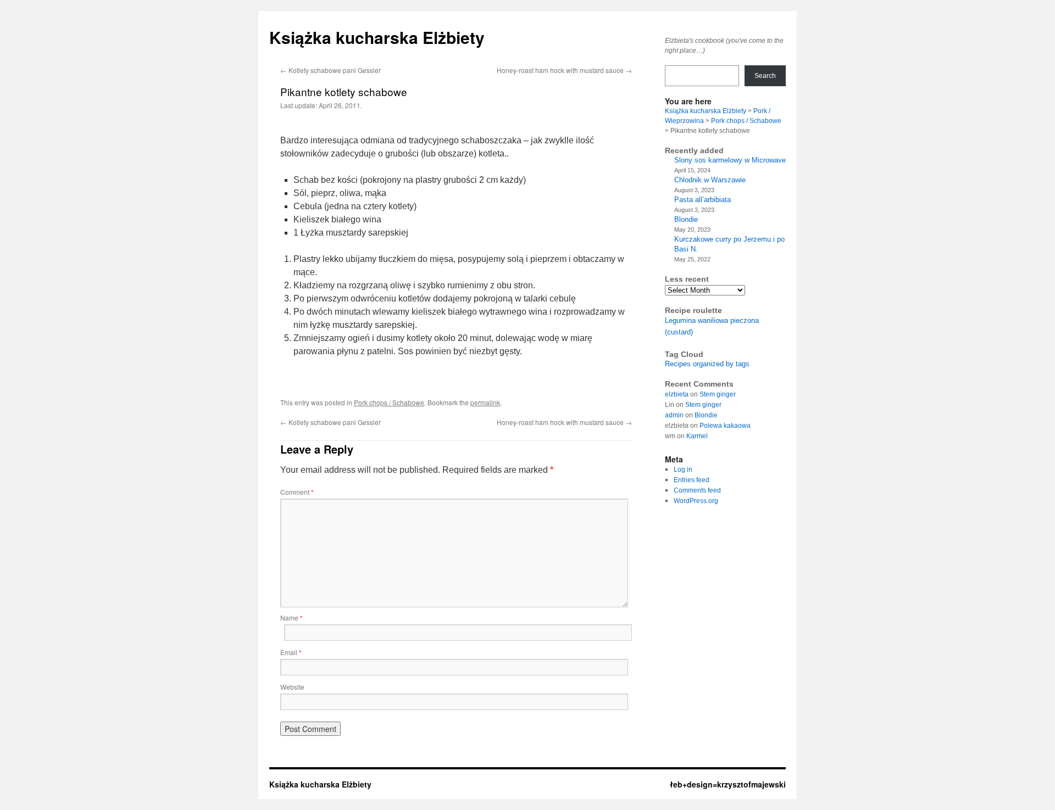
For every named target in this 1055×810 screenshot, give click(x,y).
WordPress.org (696, 501)
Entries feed (691, 480)
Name (291, 617)
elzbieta (676, 394)
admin (674, 415)
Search (765, 76)
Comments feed (697, 490)
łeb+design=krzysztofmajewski (728, 784)
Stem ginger (717, 394)
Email (291, 652)
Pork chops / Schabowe (389, 402)
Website (292, 686)
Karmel (697, 436)
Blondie (686, 219)
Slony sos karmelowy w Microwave (730, 160)
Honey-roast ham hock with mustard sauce (564, 70)
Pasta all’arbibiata (702, 199)
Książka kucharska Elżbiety (377, 37)
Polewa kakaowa (725, 425)
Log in (683, 469)
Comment (297, 491)
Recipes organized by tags (707, 364)
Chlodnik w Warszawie (710, 180)
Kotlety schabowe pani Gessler (330, 70)
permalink (485, 402)
